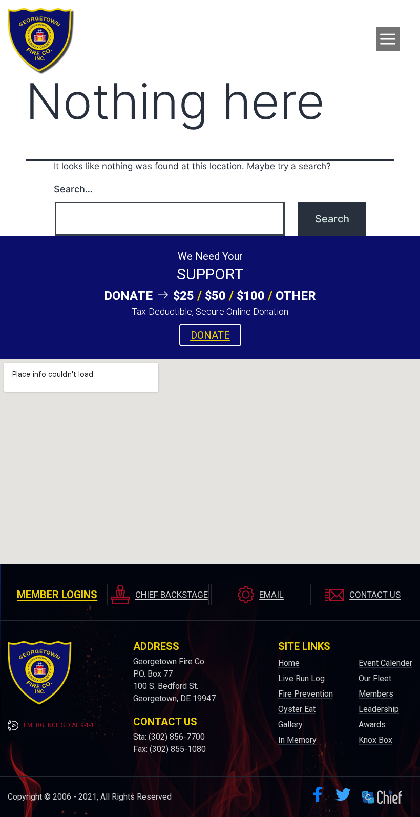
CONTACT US (375, 594)
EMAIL (271, 594)
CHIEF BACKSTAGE (171, 594)
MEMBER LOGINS (57, 594)
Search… (73, 188)
